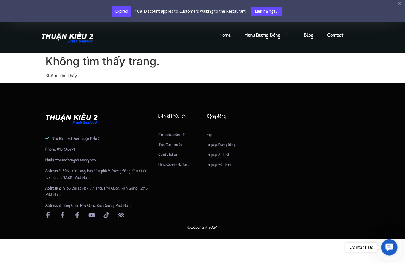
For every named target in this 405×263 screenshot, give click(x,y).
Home (225, 35)
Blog (308, 35)
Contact (335, 35)
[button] (389, 247)
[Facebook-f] (48, 215)
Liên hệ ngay (266, 11)
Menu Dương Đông (262, 35)
